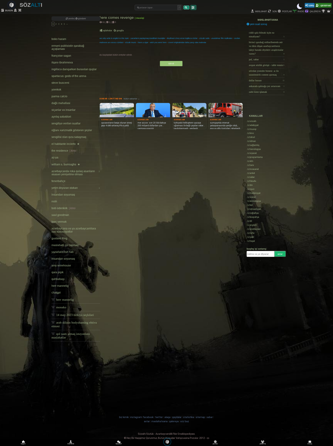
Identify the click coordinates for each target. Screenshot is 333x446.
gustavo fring (59, 238)
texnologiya (254, 149)
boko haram (59, 39)
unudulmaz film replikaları (221, 38)
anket (251, 173)
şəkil (250, 237)
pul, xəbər (266, 59)
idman (251, 141)
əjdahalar (107, 30)
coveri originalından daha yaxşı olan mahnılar (187, 42)
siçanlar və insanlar (63, 109)
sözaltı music (130, 42)
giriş (311, 5)
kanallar (256, 115)
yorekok (56, 89)
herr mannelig (60, 285)
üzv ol (171, 63)
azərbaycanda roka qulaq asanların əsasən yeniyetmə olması (76, 173)
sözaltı (251, 121)
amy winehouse (61, 265)
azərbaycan (254, 229)
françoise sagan (61, 55)
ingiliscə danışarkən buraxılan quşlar (74, 69)
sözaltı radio (204, 38)
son (274, 11)
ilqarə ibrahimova (62, 62)
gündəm (82, 18)
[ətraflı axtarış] (193, 7)
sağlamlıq (253, 145)
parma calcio (59, 96)
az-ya (55, 157)
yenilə (71, 18)
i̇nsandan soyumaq (63, 194)
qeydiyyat (325, 5)
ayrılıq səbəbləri (76, 116)
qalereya (315, 11)
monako (60, 307)
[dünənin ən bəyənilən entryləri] (323, 11)
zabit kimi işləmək (266, 92)
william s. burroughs (66, 164)
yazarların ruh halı (63, 251)
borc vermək (59, 221)
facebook (148, 417)
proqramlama (255, 157)
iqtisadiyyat (254, 209)
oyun (250, 189)
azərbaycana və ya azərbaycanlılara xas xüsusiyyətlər (74, 230)
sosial (251, 197)
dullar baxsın (266, 80)
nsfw (250, 233)
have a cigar (143, 42)
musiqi (251, 129)
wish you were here (158, 42)
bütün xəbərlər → (132, 99)
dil (249, 221)
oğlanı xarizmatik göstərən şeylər (72, 130)
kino (250, 133)
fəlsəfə (251, 181)
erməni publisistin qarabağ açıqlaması (68, 47)
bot (250, 205)
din (250, 185)
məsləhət (261, 11)
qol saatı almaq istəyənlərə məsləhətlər (71, 335)
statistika (188, 417)
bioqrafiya (253, 217)
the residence (64, 150)
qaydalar (177, 417)
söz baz (184, 421)
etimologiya (254, 201)
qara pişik (57, 272)
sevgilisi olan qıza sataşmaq (69, 136)
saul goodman (60, 214)
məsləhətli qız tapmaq (65, 245)
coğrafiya (253, 213)
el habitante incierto (65, 143)
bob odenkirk (63, 208)
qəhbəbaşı (58, 279)
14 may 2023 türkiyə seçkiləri (74, 315)
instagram (136, 417)
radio (300, 11)
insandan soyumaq (63, 258)
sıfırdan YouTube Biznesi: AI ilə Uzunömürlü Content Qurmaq (266, 73)
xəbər (251, 177)
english (252, 225)
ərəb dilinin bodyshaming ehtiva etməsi (74, 324)
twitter (159, 417)
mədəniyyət (254, 193)
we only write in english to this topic (114, 38)
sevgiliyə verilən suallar (66, 123)
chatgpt (56, 292)
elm (250, 161)
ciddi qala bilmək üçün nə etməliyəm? (266, 34)
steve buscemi (60, 82)
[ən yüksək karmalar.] (329, 11)
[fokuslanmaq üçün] (20, 10)
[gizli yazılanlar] (16, 10)
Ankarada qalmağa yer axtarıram (266, 86)
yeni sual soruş (258, 24)
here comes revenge (117, 17)
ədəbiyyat (253, 125)
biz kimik (124, 417)
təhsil (251, 137)
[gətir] (186, 7)
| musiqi (139, 17)
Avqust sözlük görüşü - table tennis (266, 65)
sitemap (200, 417)
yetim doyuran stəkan (76, 187)
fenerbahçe (58, 181)
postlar (287, 11)
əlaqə (167, 417)
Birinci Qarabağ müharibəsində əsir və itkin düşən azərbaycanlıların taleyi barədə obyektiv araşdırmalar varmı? (266, 48)
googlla (120, 30)
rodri (54, 201)
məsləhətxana (268, 19)
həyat (251, 241)
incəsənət (253, 169)
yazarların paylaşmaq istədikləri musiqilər (148, 38)
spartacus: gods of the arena (69, 76)
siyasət (252, 153)
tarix (250, 165)
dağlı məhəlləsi (61, 103)
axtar (280, 254)
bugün (9, 10)
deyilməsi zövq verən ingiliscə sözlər (182, 38)
